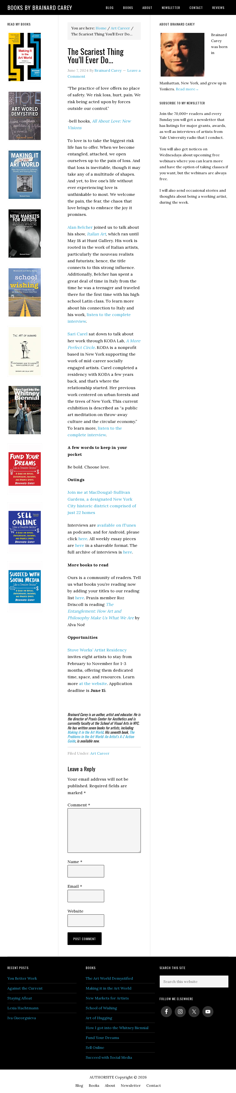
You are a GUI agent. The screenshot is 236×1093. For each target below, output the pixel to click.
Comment (79, 805)
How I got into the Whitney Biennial (117, 1027)
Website (75, 911)
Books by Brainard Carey (39, 7)
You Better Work (22, 978)
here (82, 538)
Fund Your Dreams (102, 1037)
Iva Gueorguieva (21, 1018)
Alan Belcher (80, 227)
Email (75, 886)
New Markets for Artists (107, 998)
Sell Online (95, 1047)
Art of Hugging (99, 1018)
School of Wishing (101, 1008)
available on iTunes (116, 525)
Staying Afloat (19, 998)
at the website (93, 683)
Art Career (99, 753)
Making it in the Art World (85, 732)
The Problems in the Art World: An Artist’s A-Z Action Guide (101, 736)
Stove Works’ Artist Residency (97, 650)
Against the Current (25, 988)
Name (75, 861)
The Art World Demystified (109, 978)
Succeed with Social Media (109, 1057)
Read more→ (187, 89)
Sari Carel (78, 334)
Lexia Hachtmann (22, 1008)
